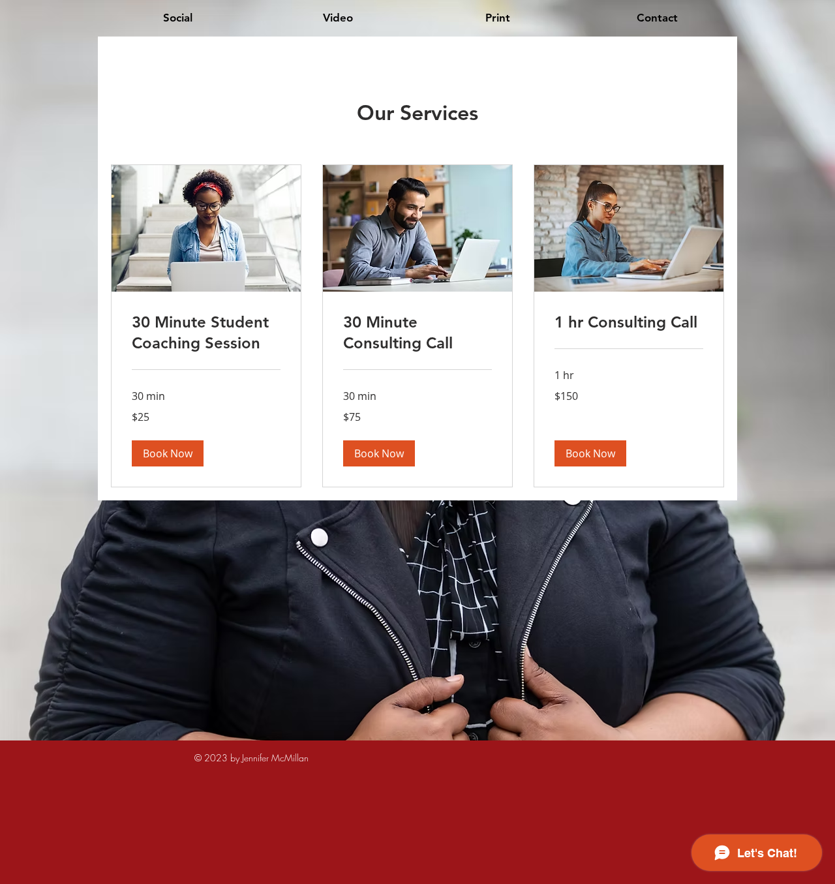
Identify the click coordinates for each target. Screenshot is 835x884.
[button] (168, 453)
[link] (206, 333)
